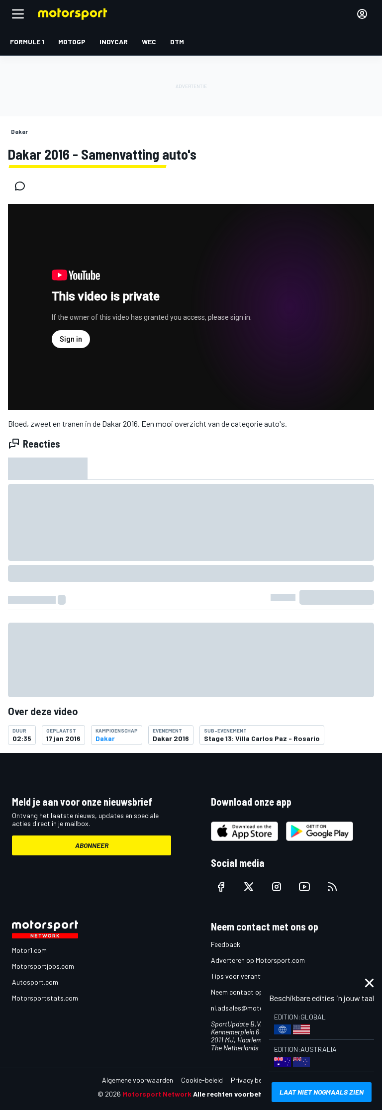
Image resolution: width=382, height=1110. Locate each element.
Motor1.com (29, 950)
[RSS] (332, 887)
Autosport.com (35, 982)
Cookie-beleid (202, 1080)
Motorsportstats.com (45, 998)
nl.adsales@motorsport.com (254, 1008)
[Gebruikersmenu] (362, 14)
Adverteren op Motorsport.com (258, 960)
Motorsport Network (156, 1094)
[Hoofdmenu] (18, 14)
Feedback (225, 944)
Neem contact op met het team (258, 992)
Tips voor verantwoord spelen (256, 976)
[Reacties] (23, 186)
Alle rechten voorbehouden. (239, 1094)
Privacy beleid (252, 1080)
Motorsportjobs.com (43, 966)
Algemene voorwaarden (137, 1080)
